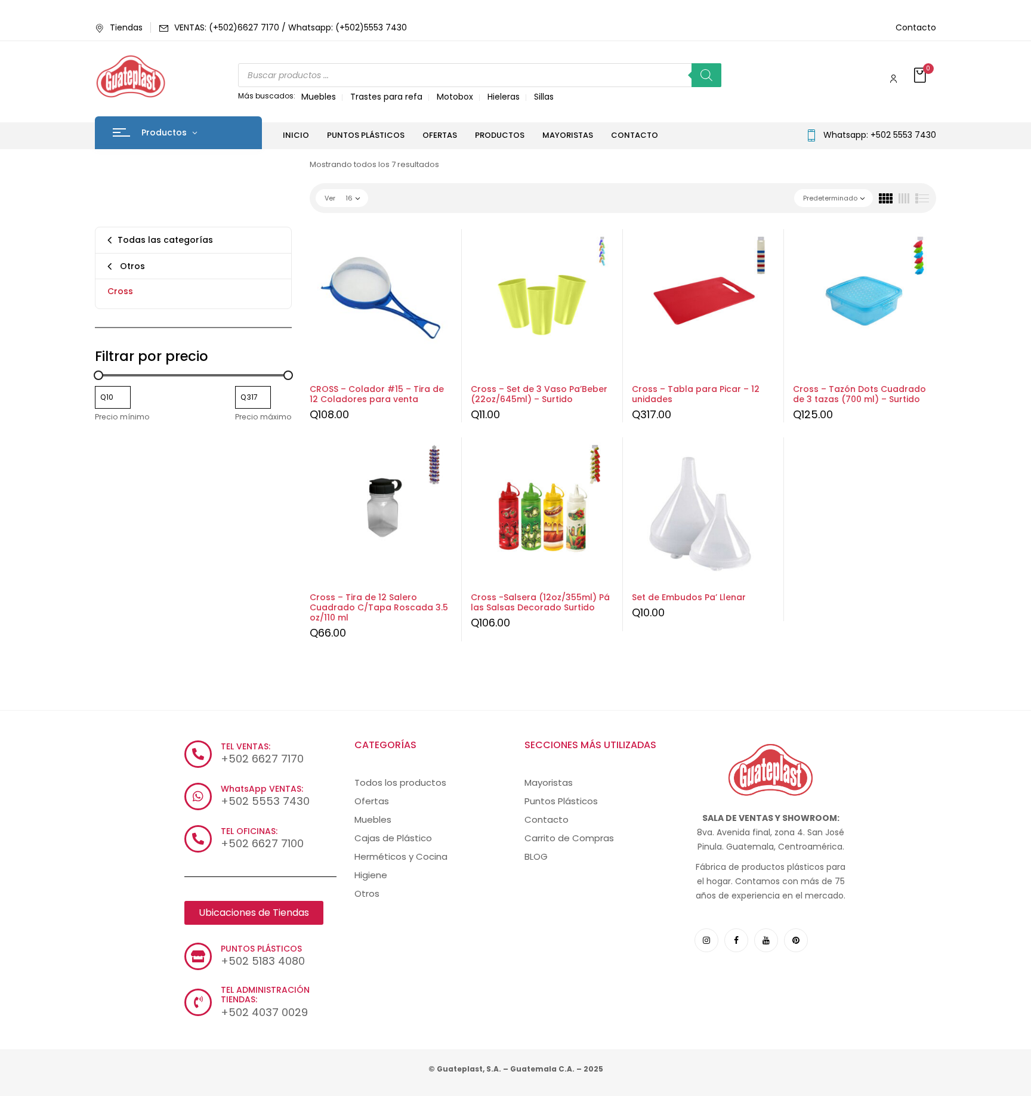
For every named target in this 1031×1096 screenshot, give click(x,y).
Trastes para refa (386, 97)
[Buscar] (706, 75)
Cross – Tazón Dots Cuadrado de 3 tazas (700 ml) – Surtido (859, 394)
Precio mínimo (122, 417)
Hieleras (503, 97)
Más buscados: (266, 96)
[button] (921, 76)
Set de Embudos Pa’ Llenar (689, 597)
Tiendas (126, 27)
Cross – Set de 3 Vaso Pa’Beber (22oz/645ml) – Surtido (539, 394)
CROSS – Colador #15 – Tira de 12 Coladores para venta (377, 394)
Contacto (916, 27)
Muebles (318, 97)
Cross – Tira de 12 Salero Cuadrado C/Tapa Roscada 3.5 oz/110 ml (379, 607)
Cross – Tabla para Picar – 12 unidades (696, 394)
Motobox (455, 97)
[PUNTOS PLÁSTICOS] (198, 956)
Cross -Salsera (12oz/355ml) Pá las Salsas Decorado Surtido (540, 602)
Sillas (544, 97)
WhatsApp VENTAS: (262, 789)
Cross (120, 291)
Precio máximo (263, 417)
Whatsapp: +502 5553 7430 (879, 135)
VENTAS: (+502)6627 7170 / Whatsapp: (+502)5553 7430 (290, 27)
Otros (131, 266)
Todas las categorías (165, 240)
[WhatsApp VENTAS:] (198, 796)
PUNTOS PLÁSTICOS (261, 949)
